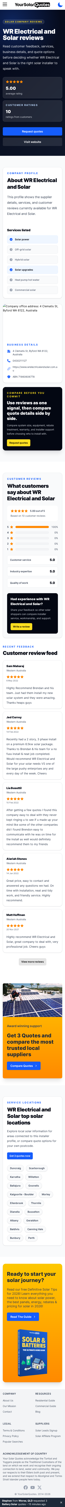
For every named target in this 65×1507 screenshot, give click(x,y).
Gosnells (33, 1185)
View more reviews (32, 961)
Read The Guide (20, 1316)
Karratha (15, 1176)
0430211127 (20, 360)
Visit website (32, 142)
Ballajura (15, 1185)
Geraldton (32, 1220)
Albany (14, 1220)
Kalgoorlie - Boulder (22, 1194)
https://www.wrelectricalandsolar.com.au (35, 368)
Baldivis (14, 1229)
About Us (8, 1400)
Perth (31, 1237)
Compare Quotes (21, 1066)
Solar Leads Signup (46, 1430)
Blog (37, 1411)
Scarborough (37, 1168)
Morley (46, 1194)
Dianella (15, 1211)
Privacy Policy (11, 1436)
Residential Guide (45, 1400)
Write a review (21, 626)
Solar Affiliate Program (48, 1436)
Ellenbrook (16, 1203)
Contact (7, 1411)
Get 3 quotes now (20, 1155)
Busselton (34, 1211)
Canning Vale (35, 1229)
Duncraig (15, 1168)
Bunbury (15, 1237)
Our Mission (9, 1406)
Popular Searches (13, 1441)
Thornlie (36, 1203)
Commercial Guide (45, 1406)
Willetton (33, 1176)
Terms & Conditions (14, 1430)
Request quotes (32, 131)
